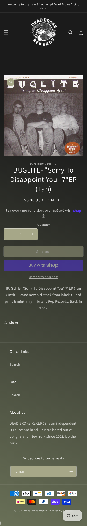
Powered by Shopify (60, 510)
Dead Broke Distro (35, 510)
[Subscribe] (71, 471)
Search (15, 364)
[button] (6, 32)
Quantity (43, 225)
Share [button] (13, 322)
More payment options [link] (43, 276)
